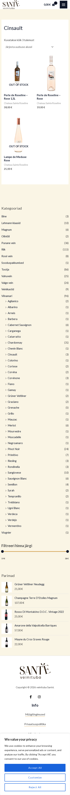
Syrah (11, 490)
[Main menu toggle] (63, 4)
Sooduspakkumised (12, 262)
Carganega (14, 330)
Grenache (13, 407)
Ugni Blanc (14, 508)
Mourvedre (14, 431)
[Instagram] (39, 696)
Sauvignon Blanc (17, 478)
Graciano (13, 401)
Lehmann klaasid (10, 223)
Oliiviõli (5, 236)
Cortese (12, 366)
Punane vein (8, 243)
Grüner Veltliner (17, 395)
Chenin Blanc (15, 348)
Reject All (35, 787)
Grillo (11, 413)
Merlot (12, 425)
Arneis (11, 313)
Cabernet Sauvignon (19, 324)
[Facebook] (30, 696)
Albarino (13, 307)
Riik (3, 249)
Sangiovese (14, 472)
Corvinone (14, 378)
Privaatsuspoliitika (35, 724)
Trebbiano (14, 502)
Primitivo (13, 454)
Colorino (13, 360)
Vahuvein (6, 276)
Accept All (35, 767)
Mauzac (12, 419)
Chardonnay (15, 342)
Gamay (12, 389)
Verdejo (12, 519)
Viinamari (6, 295)
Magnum (6, 229)
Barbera (12, 319)
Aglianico (13, 301)
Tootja (5, 269)
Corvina (12, 372)
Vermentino (14, 525)
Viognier (6, 532)
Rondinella (14, 466)
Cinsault (12, 354)
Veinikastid (7, 289)
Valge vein (7, 282)
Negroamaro (15, 443)
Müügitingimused (35, 714)
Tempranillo (14, 496)
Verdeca (12, 514)
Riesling (12, 460)
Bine (4, 216)
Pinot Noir (14, 449)
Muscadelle (14, 437)
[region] (35, 764)
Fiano (11, 384)
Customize (35, 777)
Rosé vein (7, 256)
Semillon (12, 484)
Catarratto (14, 336)
